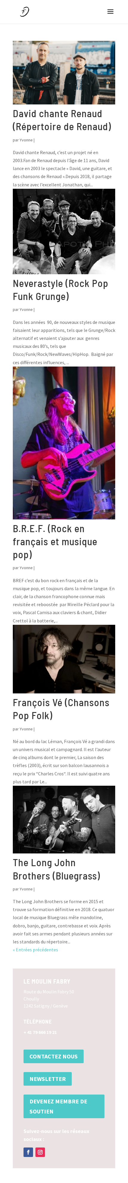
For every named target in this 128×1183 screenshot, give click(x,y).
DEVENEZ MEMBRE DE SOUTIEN (58, 1106)
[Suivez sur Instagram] (40, 1152)
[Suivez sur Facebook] (28, 1152)
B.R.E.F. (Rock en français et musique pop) (55, 541)
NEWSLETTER (47, 1078)
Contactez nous (53, 1056)
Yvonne (26, 140)
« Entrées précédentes (35, 950)
